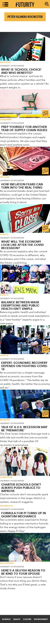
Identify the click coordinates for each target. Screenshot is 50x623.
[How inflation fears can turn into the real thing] (25, 161)
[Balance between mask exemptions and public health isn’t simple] (25, 279)
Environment (41, 619)
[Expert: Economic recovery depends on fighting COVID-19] (25, 339)
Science (6, 619)
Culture (27, 619)
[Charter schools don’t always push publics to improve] (25, 461)
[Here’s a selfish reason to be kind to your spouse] (25, 547)
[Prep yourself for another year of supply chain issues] (25, 103)
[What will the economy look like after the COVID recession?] (25, 218)
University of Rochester (12, 66)
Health (16, 619)
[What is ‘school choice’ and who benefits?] (25, 46)
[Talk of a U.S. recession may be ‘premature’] (25, 404)
